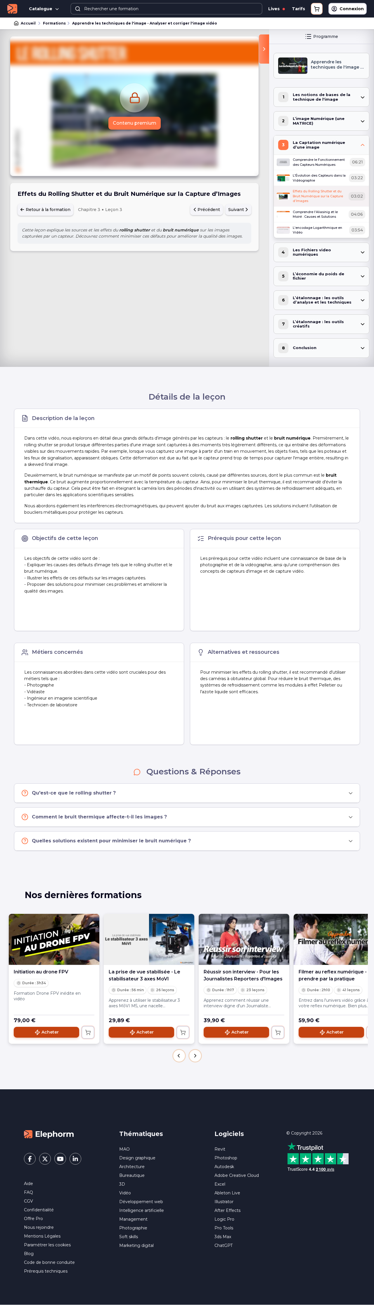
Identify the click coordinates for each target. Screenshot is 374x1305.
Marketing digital (136, 1245)
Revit (219, 1149)
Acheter (50, 1032)
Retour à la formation (47, 209)
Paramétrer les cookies (47, 1244)
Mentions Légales (42, 1236)
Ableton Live (227, 1193)
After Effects (227, 1210)
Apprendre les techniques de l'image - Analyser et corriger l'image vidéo (144, 23)
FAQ (28, 1192)
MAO (124, 1149)
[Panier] (317, 9)
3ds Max (222, 1236)
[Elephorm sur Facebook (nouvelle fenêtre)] (30, 1159)
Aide (28, 1183)
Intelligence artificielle (141, 1210)
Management (133, 1219)
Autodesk (224, 1166)
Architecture (132, 1166)
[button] (179, 1056)
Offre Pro (33, 1218)
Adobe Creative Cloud (236, 1175)
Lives (274, 8)
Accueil (28, 23)
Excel (219, 1184)
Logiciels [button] (229, 1133)
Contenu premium (134, 123)
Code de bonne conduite (49, 1262)
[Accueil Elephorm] (49, 1133)
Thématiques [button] (141, 1133)
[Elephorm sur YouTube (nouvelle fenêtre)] (60, 1159)
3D (122, 1184)
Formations (54, 23)
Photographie (133, 1228)
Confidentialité (39, 1209)
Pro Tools (223, 1228)
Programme (325, 36)
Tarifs (298, 8)
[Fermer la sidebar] (264, 49)
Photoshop (225, 1158)
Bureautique (132, 1175)
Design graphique (137, 1158)
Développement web (141, 1201)
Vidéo (125, 1193)
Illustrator (223, 1201)
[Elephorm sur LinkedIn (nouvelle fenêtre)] (75, 1159)
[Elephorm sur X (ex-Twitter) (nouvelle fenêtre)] (45, 1159)
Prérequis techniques (45, 1271)
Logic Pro (224, 1219)
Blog (29, 1253)
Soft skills (128, 1236)
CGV (28, 1201)
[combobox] (166, 9)
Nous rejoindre (39, 1227)
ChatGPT (223, 1245)
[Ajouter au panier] (88, 1032)
